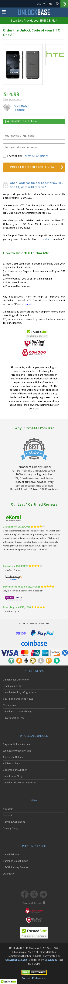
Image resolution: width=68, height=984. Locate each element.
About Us (8, 809)
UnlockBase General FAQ (17, 711)
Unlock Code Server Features (19, 783)
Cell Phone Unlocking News (18, 699)
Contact (7, 815)
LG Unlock (8, 874)
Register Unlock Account (17, 744)
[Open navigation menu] (4, 13)
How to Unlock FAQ (13, 718)
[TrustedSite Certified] (37, 333)
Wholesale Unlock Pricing (17, 751)
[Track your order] (57, 3)
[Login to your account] (64, 3)
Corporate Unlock (13, 757)
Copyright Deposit (16, 960)
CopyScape (51, 960)
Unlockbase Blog (12, 776)
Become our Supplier (15, 770)
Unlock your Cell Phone (16, 680)
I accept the (28, 156)
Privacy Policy (11, 828)
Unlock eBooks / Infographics (19, 692)
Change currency (12, 99)
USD (39, 4)
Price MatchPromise (21, 108)
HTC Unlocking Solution (16, 867)
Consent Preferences (34, 978)
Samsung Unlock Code (15, 861)
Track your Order (12, 686)
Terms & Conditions (36, 156)
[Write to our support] (50, 3)
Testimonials (10, 705)
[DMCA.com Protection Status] (34, 973)
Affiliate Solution (12, 763)
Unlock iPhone (11, 855)
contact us (48, 239)
